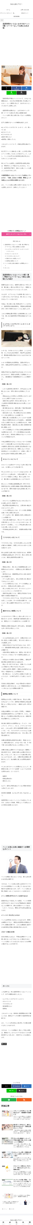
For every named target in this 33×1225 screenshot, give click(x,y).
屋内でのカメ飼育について (13, 258)
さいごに (7, 267)
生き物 (4, 1043)
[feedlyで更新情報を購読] (8, 1099)
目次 (14, 241)
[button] (21, 93)
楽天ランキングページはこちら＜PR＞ (16, 234)
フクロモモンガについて (12, 256)
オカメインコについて (12, 253)
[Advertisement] (16, 46)
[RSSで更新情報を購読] (24, 1099)
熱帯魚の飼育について (12, 261)
